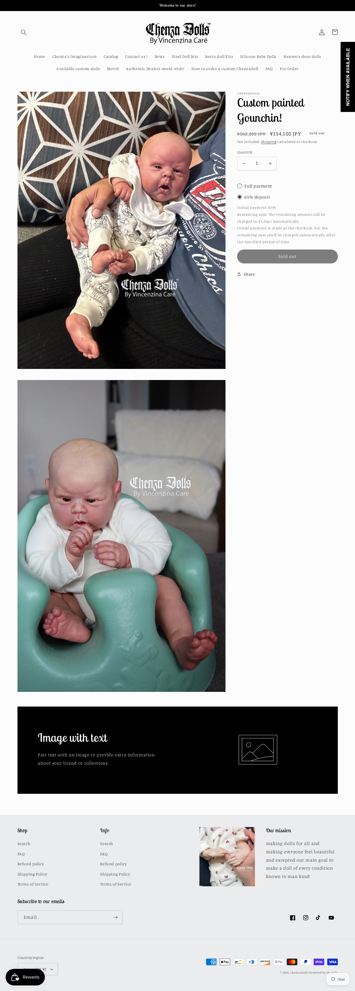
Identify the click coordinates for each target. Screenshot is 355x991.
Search (24, 843)
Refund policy (30, 863)
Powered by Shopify (323, 972)
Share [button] (249, 274)
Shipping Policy (32, 874)
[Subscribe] (115, 917)
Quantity (244, 152)
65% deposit (257, 197)
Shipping (269, 142)
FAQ (21, 853)
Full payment (258, 186)
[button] (23, 32)
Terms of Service (33, 884)
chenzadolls (299, 972)
